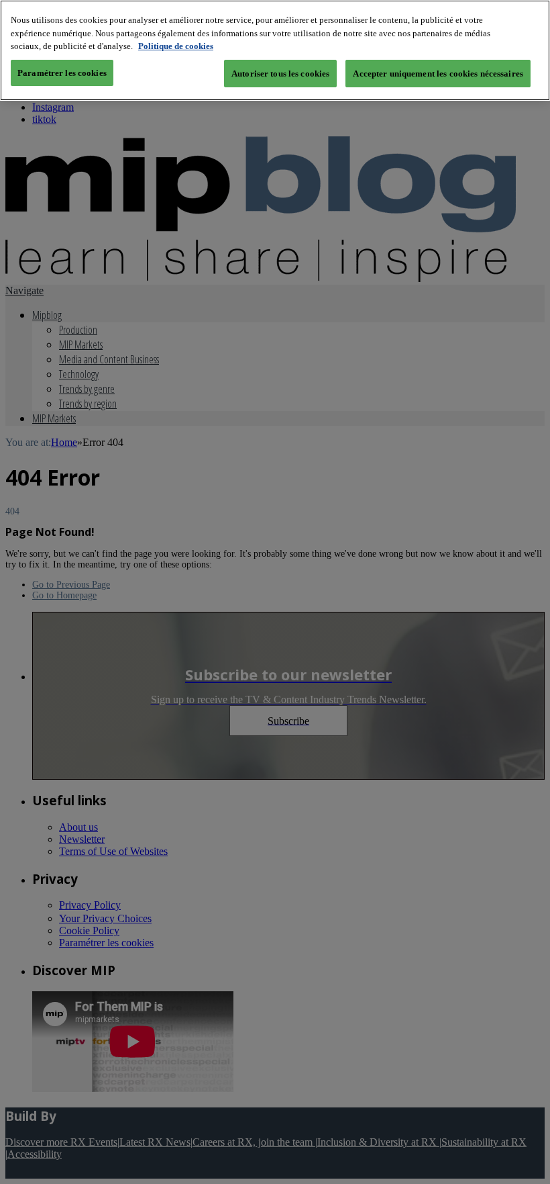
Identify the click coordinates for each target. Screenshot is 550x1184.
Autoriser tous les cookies (280, 74)
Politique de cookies (175, 46)
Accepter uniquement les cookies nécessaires (438, 74)
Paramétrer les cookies (62, 73)
